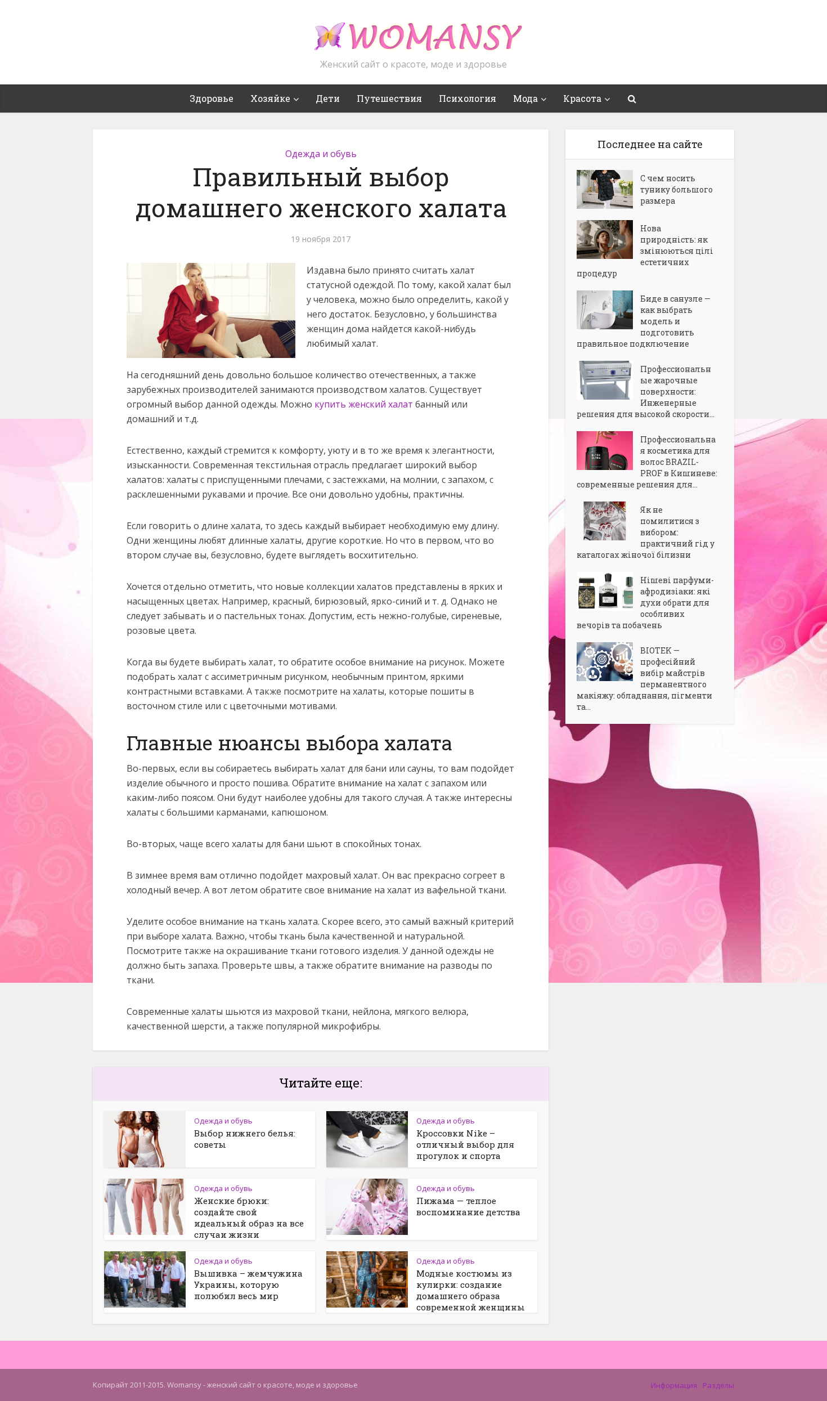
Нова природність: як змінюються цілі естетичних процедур (645, 251)
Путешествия (389, 98)
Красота (582, 98)
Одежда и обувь (321, 153)
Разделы (718, 1385)
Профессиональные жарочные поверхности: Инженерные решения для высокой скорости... (645, 391)
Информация (674, 1385)
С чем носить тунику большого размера (676, 189)
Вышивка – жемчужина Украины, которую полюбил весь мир (248, 1284)
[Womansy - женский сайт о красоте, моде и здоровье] (413, 31)
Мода (525, 98)
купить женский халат (363, 404)
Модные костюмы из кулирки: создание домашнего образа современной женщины (470, 1290)
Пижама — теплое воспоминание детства (468, 1206)
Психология (467, 98)
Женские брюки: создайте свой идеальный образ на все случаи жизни (249, 1217)
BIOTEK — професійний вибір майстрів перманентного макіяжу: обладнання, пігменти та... (644, 678)
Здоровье (211, 98)
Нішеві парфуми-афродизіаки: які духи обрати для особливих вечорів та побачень (645, 602)
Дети (328, 98)
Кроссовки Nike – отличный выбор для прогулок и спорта (465, 1144)
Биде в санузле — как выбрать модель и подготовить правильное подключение (644, 321)
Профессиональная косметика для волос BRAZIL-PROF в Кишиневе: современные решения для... (647, 462)
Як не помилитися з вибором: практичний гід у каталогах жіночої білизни (645, 532)
